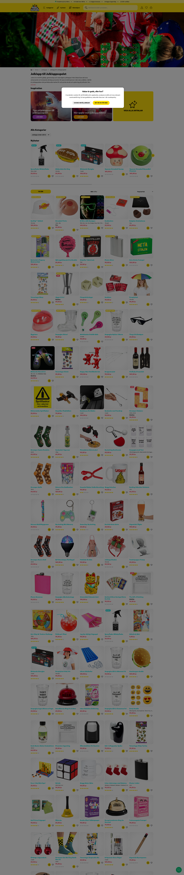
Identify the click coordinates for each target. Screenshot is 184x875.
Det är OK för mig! (101, 103)
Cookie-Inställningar (82, 103)
